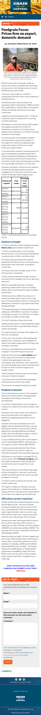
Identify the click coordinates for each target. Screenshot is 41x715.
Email (6, 602)
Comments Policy (11, 655)
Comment (8, 621)
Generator (25, 713)
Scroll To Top (19, 691)
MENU (11, 17)
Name (6, 593)
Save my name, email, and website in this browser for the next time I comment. (20, 615)
